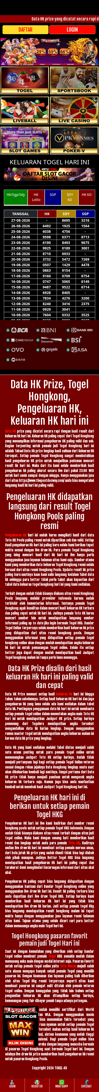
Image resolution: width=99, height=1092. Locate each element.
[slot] (74, 80)
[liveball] (74, 140)
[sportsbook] (25, 110)
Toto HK (74, 843)
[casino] (74, 110)
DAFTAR (25, 30)
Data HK (10, 431)
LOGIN (72, 30)
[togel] (25, 80)
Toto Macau (68, 966)
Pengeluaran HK (15, 535)
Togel (52, 956)
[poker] (25, 140)
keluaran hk (64, 694)
